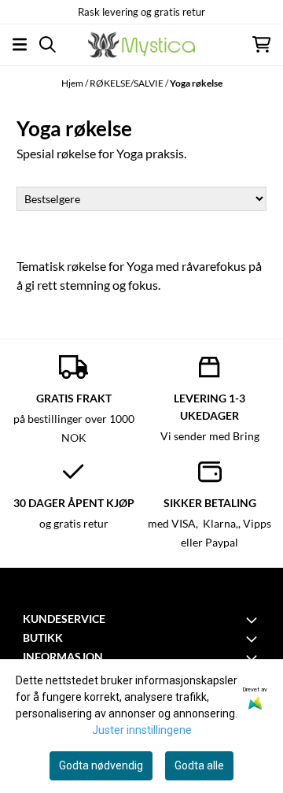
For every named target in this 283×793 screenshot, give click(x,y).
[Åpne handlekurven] (261, 44)
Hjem (73, 83)
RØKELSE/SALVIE (127, 83)
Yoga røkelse (196, 83)
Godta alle (199, 765)
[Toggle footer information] (253, 619)
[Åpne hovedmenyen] (19, 44)
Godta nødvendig (101, 765)
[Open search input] (47, 44)
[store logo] (141, 44)
